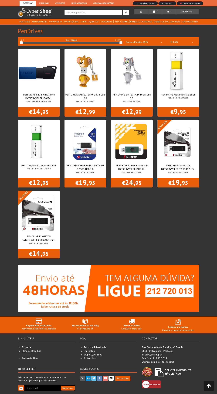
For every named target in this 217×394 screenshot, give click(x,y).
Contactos (89, 350)
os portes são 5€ (85, 327)
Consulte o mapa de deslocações (178, 328)
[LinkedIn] (88, 378)
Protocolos (90, 358)
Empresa (26, 347)
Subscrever (67, 388)
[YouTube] (105, 378)
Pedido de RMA (30, 358)
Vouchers (26, 354)
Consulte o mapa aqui (131, 327)
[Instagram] (111, 378)
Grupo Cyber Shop (93, 354)
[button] (169, 11)
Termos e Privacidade (95, 347)
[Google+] (82, 378)
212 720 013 (160, 358)
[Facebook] (99, 378)
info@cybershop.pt (152, 354)
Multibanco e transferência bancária (39, 327)
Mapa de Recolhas (31, 350)
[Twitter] (93, 378)
